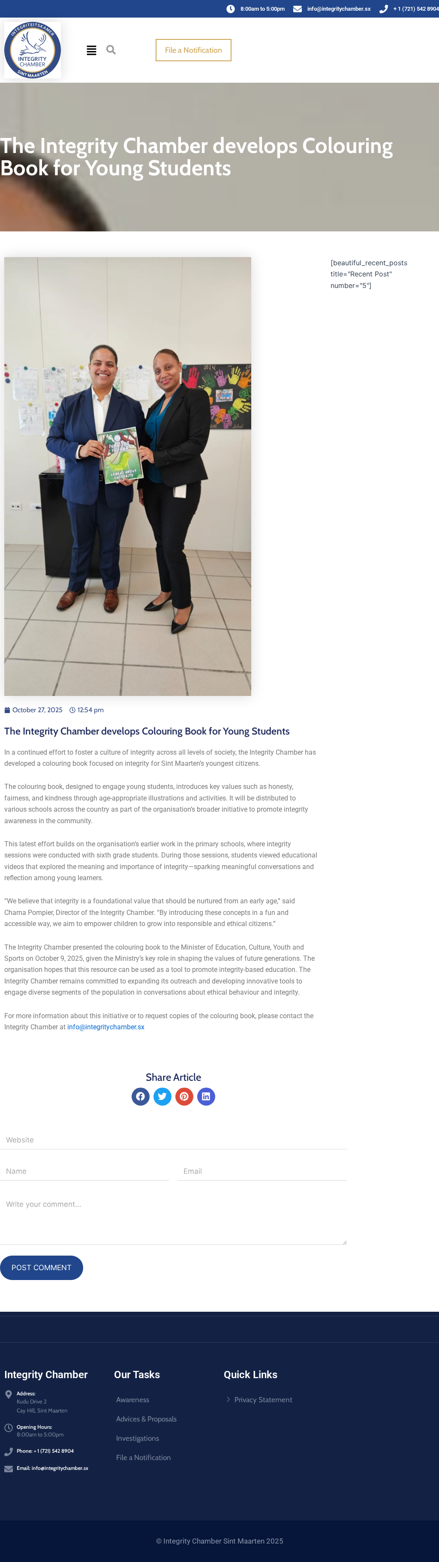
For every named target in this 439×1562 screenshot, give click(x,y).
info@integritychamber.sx (105, 1027)
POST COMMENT (42, 1267)
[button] (91, 50)
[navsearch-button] (111, 49)
